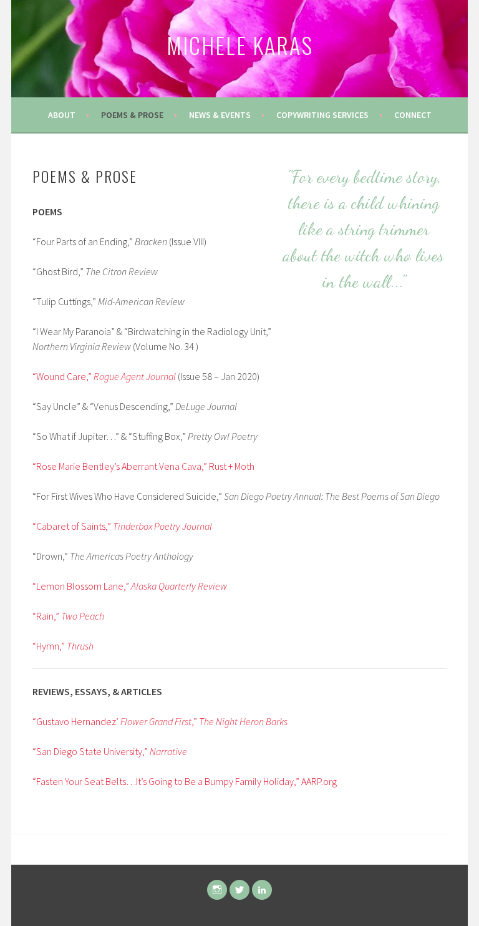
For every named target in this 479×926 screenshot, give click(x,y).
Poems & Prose (132, 114)
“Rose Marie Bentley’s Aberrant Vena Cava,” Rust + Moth (143, 466)
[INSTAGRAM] (217, 890)
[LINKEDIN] (262, 890)
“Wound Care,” (104, 376)
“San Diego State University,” (109, 751)
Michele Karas (240, 44)
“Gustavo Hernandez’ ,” (160, 721)
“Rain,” (68, 616)
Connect (413, 114)
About (61, 114)
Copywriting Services (322, 114)
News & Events (220, 114)
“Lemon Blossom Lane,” (129, 586)
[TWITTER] (239, 890)
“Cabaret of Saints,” (122, 526)
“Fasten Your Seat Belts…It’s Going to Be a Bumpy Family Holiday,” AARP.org (184, 781)
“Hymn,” (63, 646)
